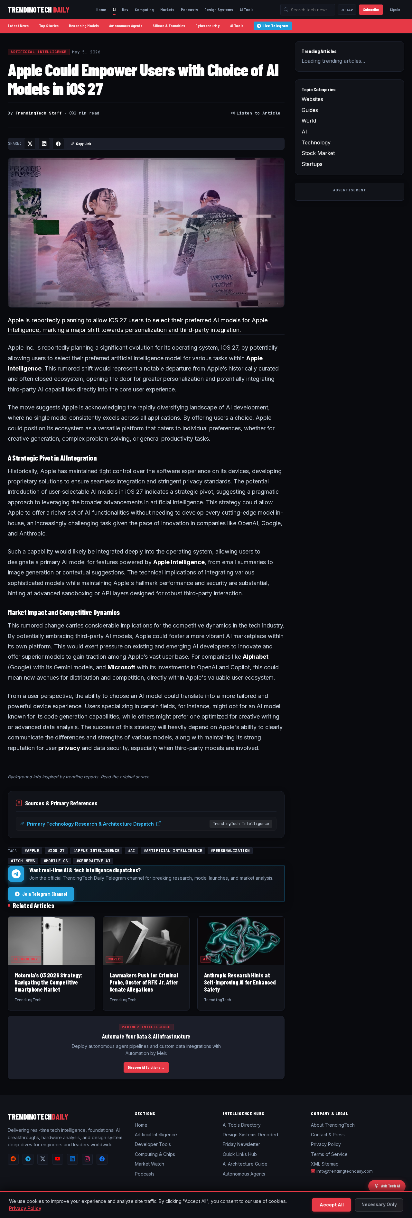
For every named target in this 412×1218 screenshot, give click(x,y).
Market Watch (149, 1164)
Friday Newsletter (241, 1144)
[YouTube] (57, 1159)
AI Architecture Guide (245, 1164)
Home (101, 9)
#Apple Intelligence (96, 850)
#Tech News (23, 861)
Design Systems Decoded (250, 1134)
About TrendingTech (333, 1125)
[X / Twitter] (42, 1159)
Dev (125, 9)
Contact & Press (328, 1134)
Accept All (332, 1204)
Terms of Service (329, 1154)
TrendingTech (39, 9)
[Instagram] (87, 1159)
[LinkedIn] (44, 144)
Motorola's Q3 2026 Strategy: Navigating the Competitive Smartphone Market (48, 982)
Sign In (395, 9)
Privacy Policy (326, 1144)
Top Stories (49, 25)
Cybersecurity (207, 25)
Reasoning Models (84, 25)
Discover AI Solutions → (146, 1067)
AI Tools (247, 9)
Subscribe (371, 9)
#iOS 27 (56, 850)
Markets (167, 9)
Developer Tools (153, 1144)
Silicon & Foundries (169, 25)
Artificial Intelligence (39, 52)
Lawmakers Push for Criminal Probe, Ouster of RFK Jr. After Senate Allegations (143, 982)
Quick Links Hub (240, 1154)
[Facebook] (58, 144)
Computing (144, 9)
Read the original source (125, 776)
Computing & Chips (155, 1154)
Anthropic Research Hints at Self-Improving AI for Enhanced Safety (240, 982)
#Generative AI (93, 861)
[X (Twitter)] (30, 144)
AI (114, 9)
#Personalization (230, 850)
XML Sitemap (325, 1164)
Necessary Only (379, 1204)
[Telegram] (28, 1159)
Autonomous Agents (125, 25)
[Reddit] (13, 1159)
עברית (347, 9)
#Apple (31, 850)
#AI (131, 850)
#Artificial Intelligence (173, 850)
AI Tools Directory (242, 1125)
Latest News (18, 25)
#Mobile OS (55, 861)
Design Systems (218, 9)
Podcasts (189, 9)
